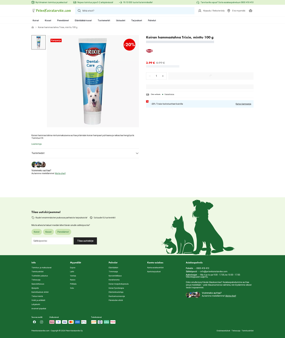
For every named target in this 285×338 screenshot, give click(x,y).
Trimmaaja (113, 272)
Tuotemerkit (104, 20)
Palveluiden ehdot (116, 300)
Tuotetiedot (38, 153)
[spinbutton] (156, 76)
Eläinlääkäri (113, 268)
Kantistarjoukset (154, 272)
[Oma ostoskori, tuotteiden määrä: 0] (251, 11)
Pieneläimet (63, 20)
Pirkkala (73, 284)
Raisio (72, 280)
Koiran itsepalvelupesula (119, 284)
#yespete (35, 288)
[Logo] (51, 10)
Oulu (72, 288)
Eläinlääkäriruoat (83, 20)
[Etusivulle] (32, 27)
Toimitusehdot (37, 272)
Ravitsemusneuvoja (117, 296)
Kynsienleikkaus (115, 276)
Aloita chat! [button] (60, 173)
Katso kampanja (243, 104)
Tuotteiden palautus (39, 276)
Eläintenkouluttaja (116, 292)
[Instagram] (42, 322)
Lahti (72, 272)
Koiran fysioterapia (116, 288)
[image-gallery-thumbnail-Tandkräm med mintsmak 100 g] (39, 42)
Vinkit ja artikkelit (38, 300)
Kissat (48, 20)
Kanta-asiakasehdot (155, 268)
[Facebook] (34, 322)
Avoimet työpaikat (38, 309)
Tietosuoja (35, 280)
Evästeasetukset (223, 331)
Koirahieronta (114, 280)
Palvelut (152, 20)
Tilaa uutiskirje (85, 240)
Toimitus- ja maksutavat (41, 268)
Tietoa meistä (37, 296)
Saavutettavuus (37, 284)
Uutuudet (120, 20)
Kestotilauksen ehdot (40, 292)
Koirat (36, 20)
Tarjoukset (136, 20)
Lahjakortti (35, 304)
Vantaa (73, 276)
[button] (149, 76)
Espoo (72, 268)
